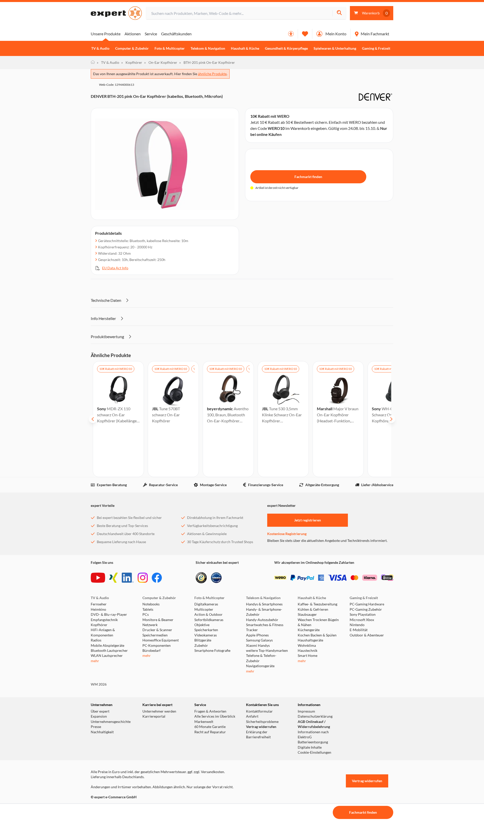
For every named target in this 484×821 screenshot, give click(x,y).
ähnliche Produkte (212, 74)
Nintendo (357, 625)
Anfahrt (252, 716)
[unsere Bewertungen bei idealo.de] (216, 577)
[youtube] (98, 578)
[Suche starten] (339, 13)
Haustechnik (307, 651)
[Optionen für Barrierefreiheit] (291, 34)
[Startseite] (93, 62)
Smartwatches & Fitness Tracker (264, 627)
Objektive (201, 625)
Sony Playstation (363, 614)
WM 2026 (99, 684)
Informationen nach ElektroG (313, 734)
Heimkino (98, 609)
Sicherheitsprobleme (262, 722)
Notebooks (151, 604)
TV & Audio (100, 48)
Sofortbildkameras (208, 620)
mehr (95, 661)
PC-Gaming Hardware (367, 604)
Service (151, 33)
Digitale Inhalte (310, 747)
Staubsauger (307, 614)
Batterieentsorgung (313, 742)
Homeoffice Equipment (160, 640)
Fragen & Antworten (210, 711)
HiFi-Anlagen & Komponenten (103, 632)
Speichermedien (155, 635)
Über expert (100, 711)
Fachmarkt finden (308, 176)
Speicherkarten (206, 630)
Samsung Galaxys (259, 640)
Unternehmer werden (159, 711)
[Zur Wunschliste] (305, 34)
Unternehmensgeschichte (111, 722)
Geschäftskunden (176, 33)
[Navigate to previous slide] (93, 419)
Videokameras (205, 635)
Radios (96, 640)
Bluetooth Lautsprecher (109, 651)
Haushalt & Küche (245, 48)
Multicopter (203, 609)
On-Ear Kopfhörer (160, 62)
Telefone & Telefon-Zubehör (261, 658)
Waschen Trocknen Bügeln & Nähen (318, 622)
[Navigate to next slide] (391, 419)
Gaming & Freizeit (376, 48)
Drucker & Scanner (157, 630)
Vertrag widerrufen (261, 727)
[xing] (113, 578)
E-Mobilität (359, 630)
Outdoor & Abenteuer (367, 635)
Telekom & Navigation (208, 48)
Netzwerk (150, 625)
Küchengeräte (309, 630)
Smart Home (307, 656)
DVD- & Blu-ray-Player (109, 614)
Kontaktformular (259, 711)
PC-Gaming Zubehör (366, 609)
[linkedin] (128, 578)
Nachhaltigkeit (102, 732)
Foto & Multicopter (170, 48)
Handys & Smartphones (264, 604)
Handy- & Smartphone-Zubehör (264, 612)
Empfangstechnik (104, 620)
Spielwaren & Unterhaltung (335, 48)
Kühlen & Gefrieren (313, 609)
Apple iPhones (257, 635)
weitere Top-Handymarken (267, 651)
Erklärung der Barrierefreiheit (258, 734)
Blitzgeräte (202, 640)
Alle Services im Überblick (214, 716)
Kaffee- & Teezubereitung (317, 604)
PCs (145, 614)
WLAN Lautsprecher (107, 656)
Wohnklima (307, 645)
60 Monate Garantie (210, 727)
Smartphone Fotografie (212, 651)
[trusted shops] (201, 577)
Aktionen (133, 33)
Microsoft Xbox (362, 620)
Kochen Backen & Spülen (317, 635)
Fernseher (99, 604)
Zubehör (201, 645)
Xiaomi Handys (258, 645)
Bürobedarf (151, 651)
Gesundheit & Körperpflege (286, 48)
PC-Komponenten (156, 645)
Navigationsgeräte (260, 666)
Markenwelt (203, 722)
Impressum (306, 711)
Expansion (99, 716)
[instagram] (143, 578)
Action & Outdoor (208, 614)
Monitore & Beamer (157, 620)
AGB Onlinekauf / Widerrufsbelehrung (314, 724)
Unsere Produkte (105, 33)
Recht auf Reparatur (210, 732)
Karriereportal (153, 716)
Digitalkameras (206, 604)
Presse (96, 727)
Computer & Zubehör (132, 48)
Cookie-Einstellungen (314, 752)
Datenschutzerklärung (315, 716)
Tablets (147, 609)
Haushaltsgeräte (310, 640)
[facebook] (157, 578)
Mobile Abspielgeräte (107, 645)
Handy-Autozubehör (262, 620)
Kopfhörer (131, 62)
